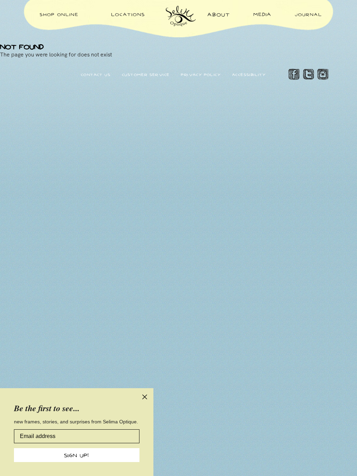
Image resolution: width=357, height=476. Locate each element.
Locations (128, 14)
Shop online (59, 14)
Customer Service (145, 74)
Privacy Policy (201, 74)
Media (262, 14)
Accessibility (249, 74)
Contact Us (96, 74)
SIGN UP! (76, 455)
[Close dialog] (144, 397)
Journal (308, 14)
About (218, 14)
